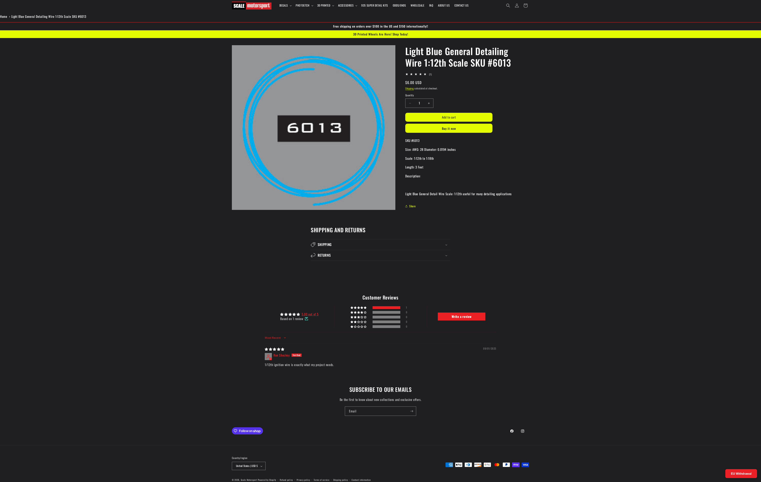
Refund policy (286, 480)
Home (3, 16)
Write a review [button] (462, 316)
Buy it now (449, 128)
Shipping (409, 88)
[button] (285, 5)
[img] (274, 349)
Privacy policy (303, 480)
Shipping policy (340, 480)
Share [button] (412, 206)
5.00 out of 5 (310, 314)
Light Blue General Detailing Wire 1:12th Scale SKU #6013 (48, 16)
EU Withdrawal (741, 473)
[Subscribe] (411, 411)
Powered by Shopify (267, 480)
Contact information (361, 480)
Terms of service (321, 480)
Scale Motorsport (249, 480)
